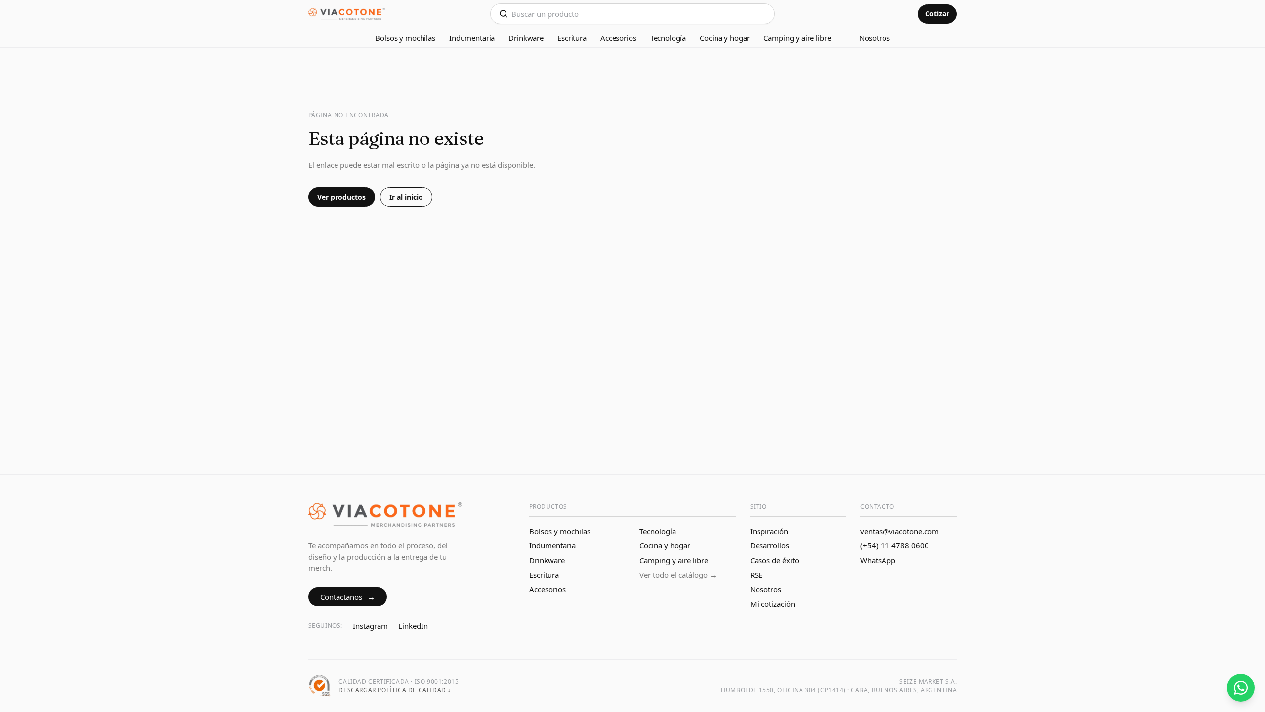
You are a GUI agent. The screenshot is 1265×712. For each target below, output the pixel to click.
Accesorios (618, 38)
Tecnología (668, 38)
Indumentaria (472, 38)
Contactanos (347, 597)
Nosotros (874, 38)
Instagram (370, 626)
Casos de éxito (774, 560)
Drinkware (526, 38)
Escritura (572, 38)
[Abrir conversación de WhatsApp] (1241, 688)
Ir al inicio (406, 197)
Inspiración (769, 531)
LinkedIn (413, 626)
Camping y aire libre (797, 38)
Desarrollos (769, 545)
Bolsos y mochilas (405, 38)
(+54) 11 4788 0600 (894, 545)
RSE (756, 574)
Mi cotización (772, 604)
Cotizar (937, 13)
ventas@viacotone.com (899, 531)
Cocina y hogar (725, 38)
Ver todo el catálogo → (678, 574)
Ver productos (341, 197)
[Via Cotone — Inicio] (346, 14)
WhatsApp (877, 560)
